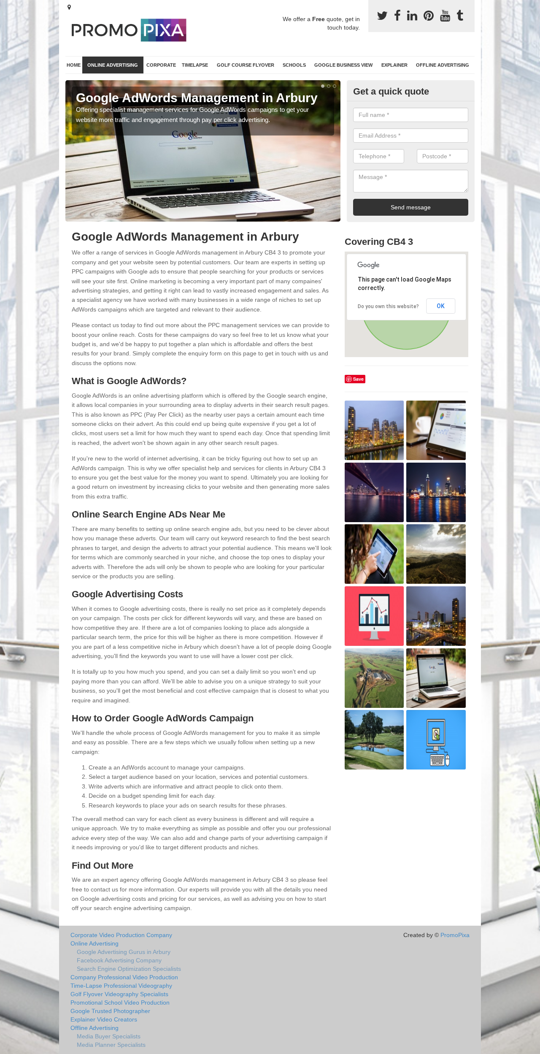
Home (74, 65)
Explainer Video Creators (103, 1019)
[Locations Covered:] (69, 7)
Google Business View (343, 65)
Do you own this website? (388, 306)
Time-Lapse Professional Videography (121, 985)
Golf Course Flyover (245, 65)
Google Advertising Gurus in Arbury (123, 951)
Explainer (394, 65)
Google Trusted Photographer (110, 1011)
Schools (294, 65)
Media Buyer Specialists (108, 1036)
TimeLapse (195, 65)
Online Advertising (112, 65)
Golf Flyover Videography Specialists (119, 994)
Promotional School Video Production (120, 1002)
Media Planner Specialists (111, 1044)
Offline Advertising (442, 65)
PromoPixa (455, 935)
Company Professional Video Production (124, 977)
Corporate (161, 65)
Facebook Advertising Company (119, 960)
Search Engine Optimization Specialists (129, 968)
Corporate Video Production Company (121, 935)
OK (441, 306)
